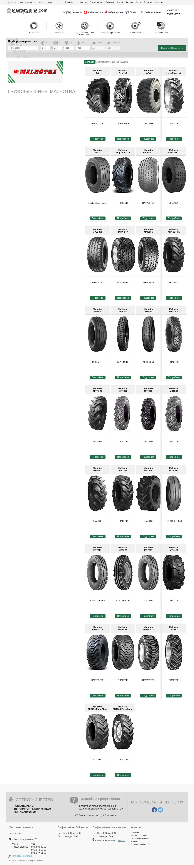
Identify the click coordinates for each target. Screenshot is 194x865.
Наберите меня (152, 12)
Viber (133, 12)
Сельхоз (89, 61)
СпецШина (122, 61)
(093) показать (116, 12)
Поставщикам (23, 806)
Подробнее (97, 138)
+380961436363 (20, 847)
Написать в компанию (22, 856)
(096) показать (74, 12)
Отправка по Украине (140, 838)
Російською (173, 13)
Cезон (99, 42)
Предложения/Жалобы (141, 844)
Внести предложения (88, 815)
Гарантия (135, 833)
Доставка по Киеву (139, 836)
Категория (116, 42)
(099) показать (95, 12)
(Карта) (121, 840)
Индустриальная (105, 61)
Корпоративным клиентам (32, 809)
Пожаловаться (111, 815)
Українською (172, 10)
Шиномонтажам (24, 812)
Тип (82, 42)
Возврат (134, 841)
